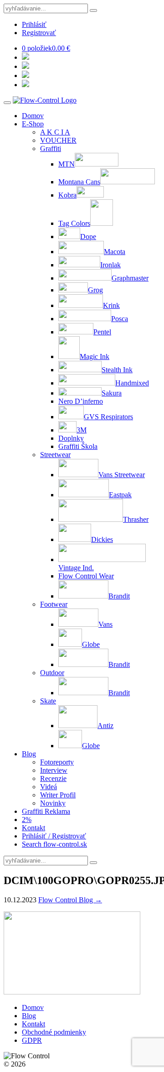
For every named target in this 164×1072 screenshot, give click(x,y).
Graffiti (50, 148)
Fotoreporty (57, 762)
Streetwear (55, 454)
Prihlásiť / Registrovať (54, 836)
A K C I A (55, 132)
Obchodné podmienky (54, 1032)
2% (26, 819)
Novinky (53, 803)
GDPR (32, 1040)
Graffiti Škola (77, 446)
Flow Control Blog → (70, 900)
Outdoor (52, 673)
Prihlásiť (34, 24)
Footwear (53, 604)
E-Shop (33, 124)
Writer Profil (58, 795)
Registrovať (39, 32)
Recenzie (53, 778)
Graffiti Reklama (46, 811)
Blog (29, 754)
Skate (48, 701)
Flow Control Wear (86, 576)
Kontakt (33, 828)
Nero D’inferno (80, 401)
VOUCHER (58, 140)
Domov (33, 116)
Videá (48, 787)
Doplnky (71, 438)
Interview (53, 770)
